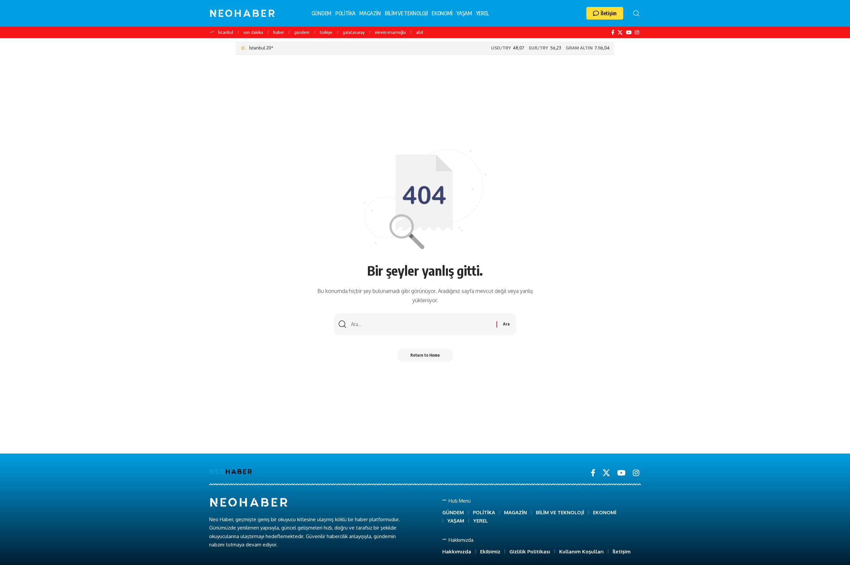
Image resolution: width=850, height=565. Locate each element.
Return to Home (425, 355)
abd (419, 32)
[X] (620, 32)
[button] (604, 13)
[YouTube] (628, 32)
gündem (301, 32)
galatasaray (354, 32)
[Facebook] (613, 32)
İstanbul (225, 32)
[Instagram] (637, 32)
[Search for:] (421, 324)
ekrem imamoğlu (390, 32)
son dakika (253, 32)
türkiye (326, 32)
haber (278, 32)
